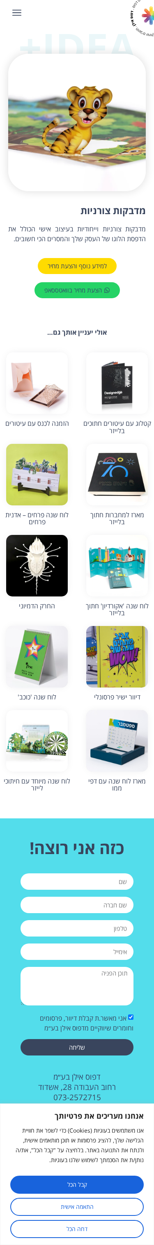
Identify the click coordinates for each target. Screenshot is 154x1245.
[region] (77, 1174)
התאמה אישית (77, 1207)
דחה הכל (77, 1229)
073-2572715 (77, 1097)
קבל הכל (77, 1184)
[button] (16, 12)
